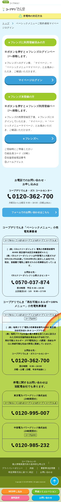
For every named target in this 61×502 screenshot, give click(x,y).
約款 (32, 468)
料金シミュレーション (45, 491)
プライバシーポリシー (12, 468)
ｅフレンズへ (30, 138)
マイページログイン (30, 80)
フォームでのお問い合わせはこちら (30, 212)
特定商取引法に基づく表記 (20, 472)
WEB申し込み (15, 491)
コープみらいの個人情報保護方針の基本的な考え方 (28, 462)
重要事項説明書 (48, 468)
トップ (5, 23)
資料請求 (15, 497)
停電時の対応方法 (32, 16)
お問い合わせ (46, 472)
